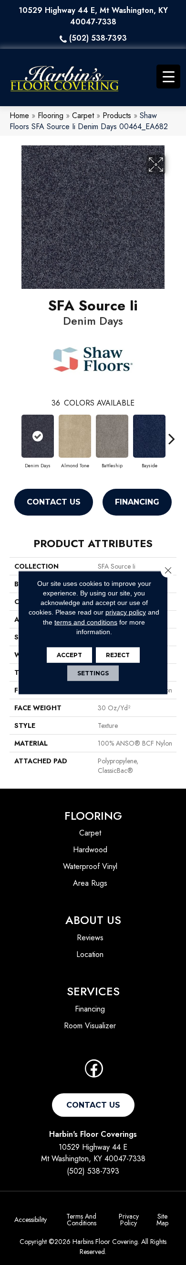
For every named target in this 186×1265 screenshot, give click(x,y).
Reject (118, 655)
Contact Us (54, 501)
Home (19, 115)
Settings (93, 673)
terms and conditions (85, 622)
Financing (137, 501)
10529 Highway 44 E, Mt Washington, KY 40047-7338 (93, 16)
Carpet (83, 115)
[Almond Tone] (74, 436)
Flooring (50, 115)
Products (117, 115)
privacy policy (125, 612)
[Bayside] (149, 436)
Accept (69, 655)
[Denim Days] (37, 436)
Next (172, 434)
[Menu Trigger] (168, 76)
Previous (14, 434)
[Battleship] (112, 436)
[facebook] (94, 1071)
